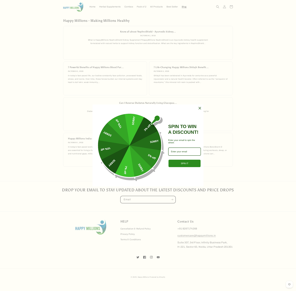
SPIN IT (184, 163)
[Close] (200, 108)
